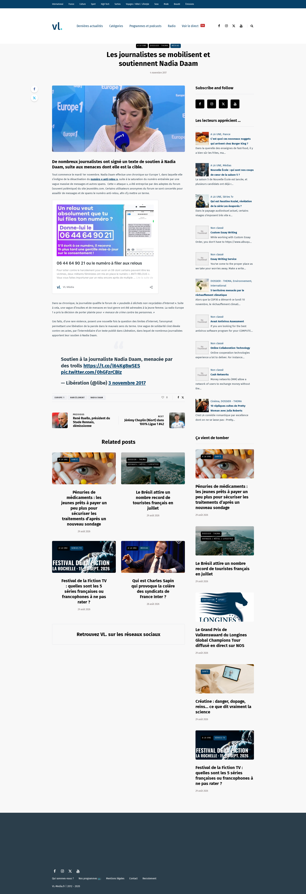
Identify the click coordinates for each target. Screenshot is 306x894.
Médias (175, 46)
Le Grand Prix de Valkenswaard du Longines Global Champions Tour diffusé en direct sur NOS (221, 637)
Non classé (217, 227)
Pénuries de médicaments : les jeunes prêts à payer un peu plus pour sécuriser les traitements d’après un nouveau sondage (84, 508)
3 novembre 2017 (127, 383)
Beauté (177, 4)
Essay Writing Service (223, 259)
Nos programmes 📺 (90, 878)
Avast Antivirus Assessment (227, 321)
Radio (171, 26)
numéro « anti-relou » (104, 179)
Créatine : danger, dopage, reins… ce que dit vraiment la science (223, 706)
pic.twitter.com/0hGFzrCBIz (91, 372)
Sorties (118, 4)
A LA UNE (141, 46)
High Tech (105, 4)
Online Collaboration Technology (230, 348)
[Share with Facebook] (34, 89)
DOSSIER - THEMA (159, 46)
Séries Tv (77, 548)
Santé (75, 460)
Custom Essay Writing (224, 232)
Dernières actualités (90, 26)
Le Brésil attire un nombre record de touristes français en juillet (153, 500)
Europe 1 (59, 398)
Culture (83, 4)
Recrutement (149, 878)
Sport (93, 4)
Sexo (156, 4)
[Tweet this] (34, 97)
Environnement (242, 281)
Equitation (208, 600)
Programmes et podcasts (145, 26)
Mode (166, 4)
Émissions (189, 4)
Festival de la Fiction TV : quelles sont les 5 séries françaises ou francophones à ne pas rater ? (84, 591)
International (57, 4)
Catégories (116, 26)
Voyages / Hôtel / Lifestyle (137, 4)
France (71, 4)
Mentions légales (115, 878)
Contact (133, 878)
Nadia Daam (97, 398)
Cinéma (215, 401)
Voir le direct (193, 26)
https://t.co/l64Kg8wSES (111, 366)
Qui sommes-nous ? (63, 878)
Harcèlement (77, 398)
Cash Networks (220, 374)
